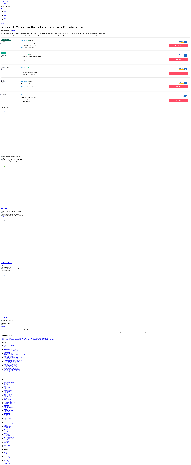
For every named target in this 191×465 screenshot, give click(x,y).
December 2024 (7, 463)
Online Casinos (7, 418)
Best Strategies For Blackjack (10, 349)
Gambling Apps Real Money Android (12, 369)
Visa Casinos (7, 445)
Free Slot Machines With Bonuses (11, 361)
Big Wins (6, 383)
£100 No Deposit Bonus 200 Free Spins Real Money (16, 354)
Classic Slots (6, 398)
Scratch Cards (7, 427)
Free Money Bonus (8, 356)
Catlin (13, 30)
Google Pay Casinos (8, 407)
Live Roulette (7, 414)
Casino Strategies (8, 397)
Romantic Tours (4, 3)
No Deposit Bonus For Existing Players (13, 360)
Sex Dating (6, 431)
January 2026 (7, 456)
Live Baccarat (7, 413)
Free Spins (6, 405)
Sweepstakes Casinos (9, 437)
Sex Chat (6, 430)
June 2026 (6, 453)
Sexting (5, 15)
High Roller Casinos (8, 410)
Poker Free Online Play (9, 345)
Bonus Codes (7, 352)
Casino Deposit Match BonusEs (11, 350)
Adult (5, 376)
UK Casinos (6, 441)
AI (4, 20)
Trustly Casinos (7, 440)
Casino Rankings (8, 394)
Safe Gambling (7, 426)
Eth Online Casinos (8, 346)
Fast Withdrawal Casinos (9, 402)
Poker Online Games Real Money (11, 362)
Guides (5, 409)
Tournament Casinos (8, 438)
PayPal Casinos (7, 419)
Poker (5, 421)
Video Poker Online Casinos (10, 364)
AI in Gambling (7, 380)
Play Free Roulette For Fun (10, 365)
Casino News (7, 391)
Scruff (2, 154)
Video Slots (6, 442)
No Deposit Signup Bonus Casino (11, 348)
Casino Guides (7, 388)
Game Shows (7, 406)
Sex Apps (6, 429)
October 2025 (7, 457)
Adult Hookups (7, 378)
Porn (5, 18)
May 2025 (6, 460)
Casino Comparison (8, 387)
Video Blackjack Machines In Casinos (12, 371)
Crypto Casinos (7, 399)
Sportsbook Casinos (8, 435)
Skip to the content (5, 1)
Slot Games (6, 434)
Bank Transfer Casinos (9, 382)
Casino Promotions (8, 392)
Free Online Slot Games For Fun (11, 358)
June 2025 (6, 459)
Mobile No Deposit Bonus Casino (11, 368)
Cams (5, 16)
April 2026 (6, 455)
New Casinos (7, 417)
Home (5, 11)
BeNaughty (4, 317)
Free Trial (3, 162)
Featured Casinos (8, 403)
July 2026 (6, 452)
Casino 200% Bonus (8, 353)
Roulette (5, 425)
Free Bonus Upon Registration (11, 367)
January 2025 (7, 461)
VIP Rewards (7, 444)
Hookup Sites (7, 12)
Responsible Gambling (9, 423)
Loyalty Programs (8, 415)
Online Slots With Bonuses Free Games (13, 357)
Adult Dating (7, 14)
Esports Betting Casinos (9, 401)
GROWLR (4, 208)
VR (4, 19)
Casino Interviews (8, 390)
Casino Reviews (7, 395)
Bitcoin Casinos (7, 384)
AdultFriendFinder (6, 263)
